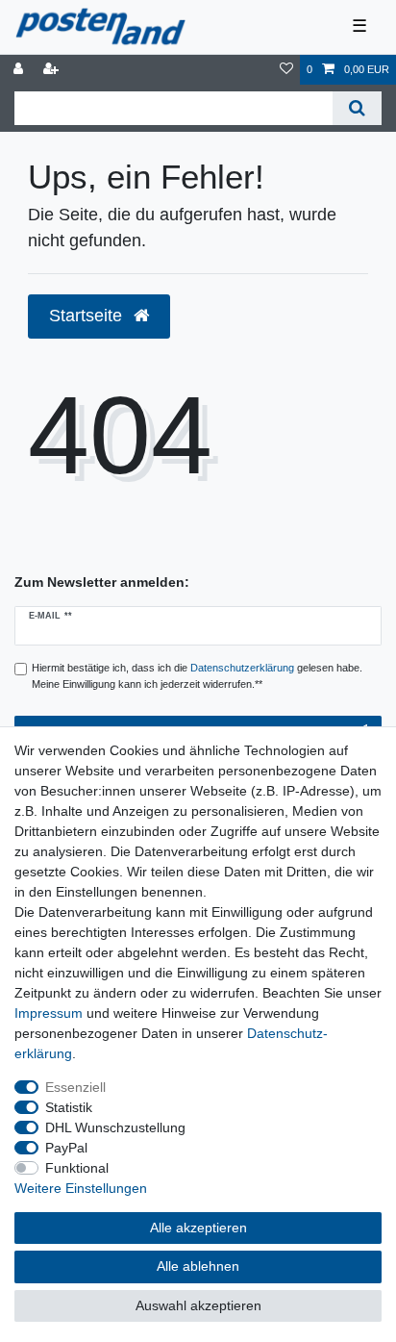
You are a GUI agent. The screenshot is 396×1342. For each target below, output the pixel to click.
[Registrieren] (53, 70)
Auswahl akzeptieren (198, 1305)
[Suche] (357, 108)
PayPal (66, 1147)
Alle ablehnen (198, 1266)
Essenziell (75, 1087)
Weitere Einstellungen (80, 1188)
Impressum (48, 1013)
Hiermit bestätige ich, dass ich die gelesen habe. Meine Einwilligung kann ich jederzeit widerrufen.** (197, 676)
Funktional (77, 1168)
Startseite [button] (88, 315)
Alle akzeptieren (198, 1227)
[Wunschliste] (286, 70)
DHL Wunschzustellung (115, 1127)
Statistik (68, 1107)
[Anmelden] (20, 70)
